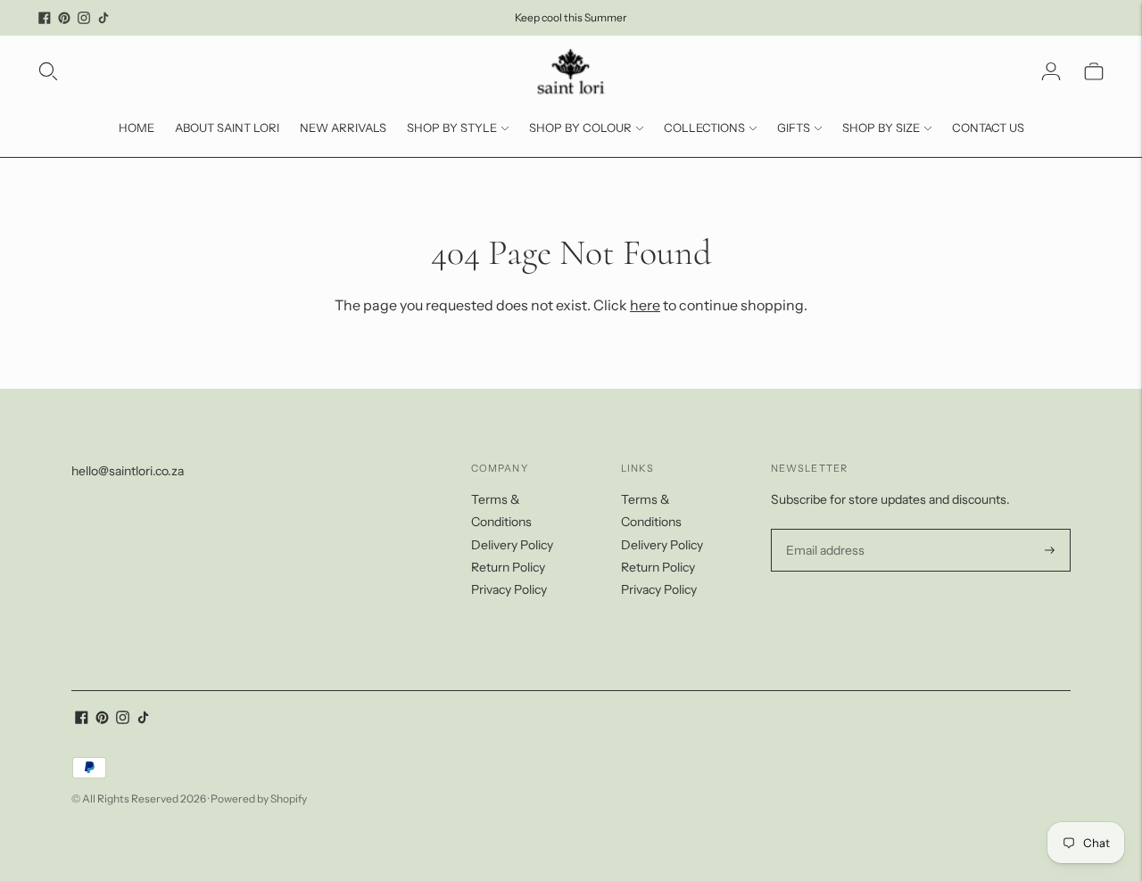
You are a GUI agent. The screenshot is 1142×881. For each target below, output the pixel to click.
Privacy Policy (509, 589)
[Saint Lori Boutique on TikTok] (103, 18)
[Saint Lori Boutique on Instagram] (84, 18)
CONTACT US (988, 127)
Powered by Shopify (259, 798)
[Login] (1051, 71)
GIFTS (793, 127)
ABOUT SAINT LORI (227, 127)
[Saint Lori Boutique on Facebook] (44, 18)
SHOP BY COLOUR (580, 127)
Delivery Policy (512, 545)
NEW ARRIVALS (343, 127)
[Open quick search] (48, 71)
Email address (823, 529)
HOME (136, 127)
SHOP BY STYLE (452, 127)
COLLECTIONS (704, 127)
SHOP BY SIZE (881, 127)
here (645, 305)
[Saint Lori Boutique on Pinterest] (64, 18)
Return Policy (508, 567)
